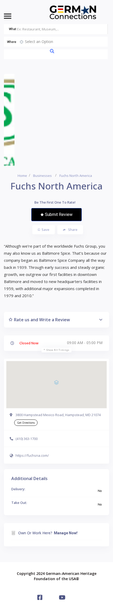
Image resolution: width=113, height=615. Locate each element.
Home (22, 175)
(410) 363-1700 (27, 438)
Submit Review (59, 214)
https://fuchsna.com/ (32, 455)
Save (45, 229)
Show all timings (57, 350)
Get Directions (26, 422)
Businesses (42, 175)
